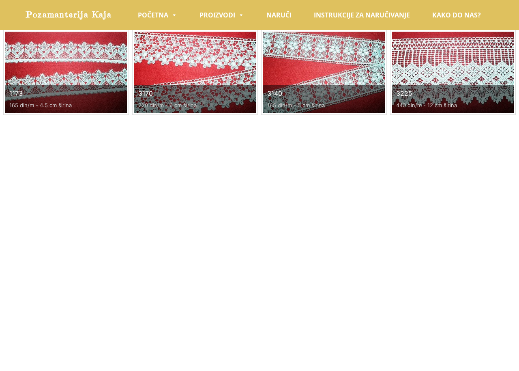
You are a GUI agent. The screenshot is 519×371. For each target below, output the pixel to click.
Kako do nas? (456, 15)
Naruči (279, 15)
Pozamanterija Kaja (69, 15)
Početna (153, 15)
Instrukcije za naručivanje (362, 15)
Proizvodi (217, 15)
